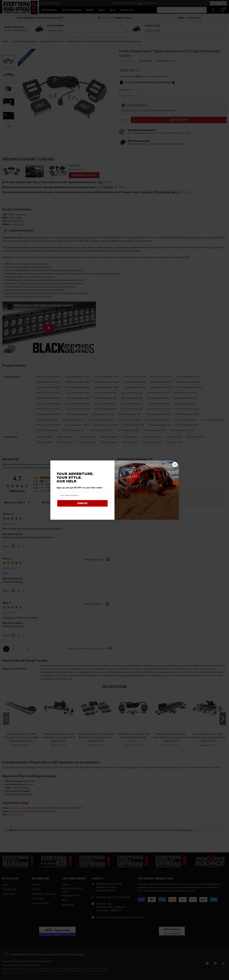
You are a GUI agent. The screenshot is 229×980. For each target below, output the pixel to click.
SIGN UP (82, 503)
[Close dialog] (175, 464)
